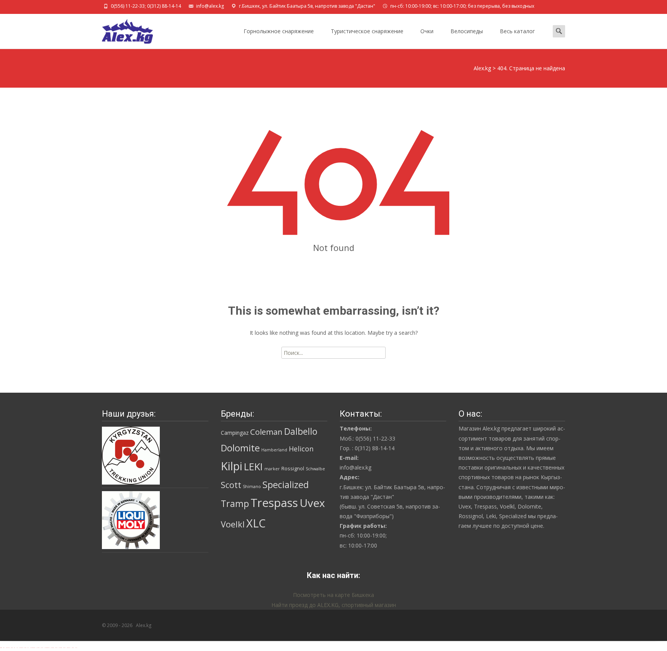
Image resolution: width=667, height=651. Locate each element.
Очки (426, 31)
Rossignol (292, 468)
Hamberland (274, 450)
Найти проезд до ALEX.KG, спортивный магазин (333, 605)
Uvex (312, 502)
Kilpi (231, 466)
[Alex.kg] (121, 29)
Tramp (235, 503)
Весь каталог (517, 31)
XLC (256, 523)
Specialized (285, 484)
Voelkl (233, 524)
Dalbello (300, 431)
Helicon (301, 448)
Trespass (274, 502)
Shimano (252, 486)
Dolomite (240, 448)
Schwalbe (315, 468)
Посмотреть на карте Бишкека (333, 594)
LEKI (253, 466)
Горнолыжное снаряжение (279, 31)
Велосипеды (466, 31)
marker (272, 468)
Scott (231, 484)
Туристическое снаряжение (367, 31)
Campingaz (235, 432)
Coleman (266, 431)
